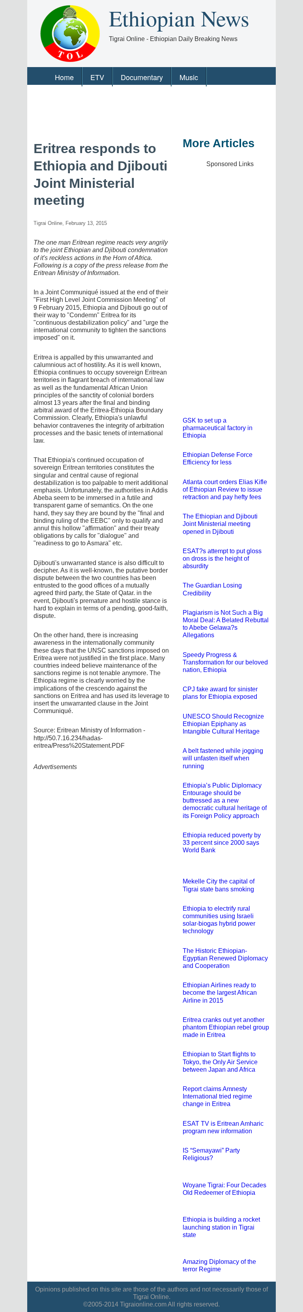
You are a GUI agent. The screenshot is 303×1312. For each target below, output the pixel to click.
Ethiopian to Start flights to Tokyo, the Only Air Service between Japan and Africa (220, 1061)
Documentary (142, 77)
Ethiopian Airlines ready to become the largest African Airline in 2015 (220, 992)
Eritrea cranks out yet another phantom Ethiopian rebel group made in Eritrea (226, 1027)
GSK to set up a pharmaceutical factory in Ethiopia (217, 428)
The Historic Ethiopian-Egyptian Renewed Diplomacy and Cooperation (225, 958)
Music (189, 77)
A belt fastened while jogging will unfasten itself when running (223, 758)
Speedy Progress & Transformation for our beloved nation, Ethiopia (225, 662)
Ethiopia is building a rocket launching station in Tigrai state (221, 1227)
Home (64, 77)
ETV (97, 77)
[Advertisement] (150, 110)
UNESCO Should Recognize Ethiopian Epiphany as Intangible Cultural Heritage (223, 724)
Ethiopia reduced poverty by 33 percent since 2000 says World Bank (222, 842)
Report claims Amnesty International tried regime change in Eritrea (217, 1096)
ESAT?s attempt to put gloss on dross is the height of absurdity (222, 558)
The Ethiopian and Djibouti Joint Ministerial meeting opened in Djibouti (220, 524)
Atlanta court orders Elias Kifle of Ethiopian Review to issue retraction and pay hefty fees (225, 489)
